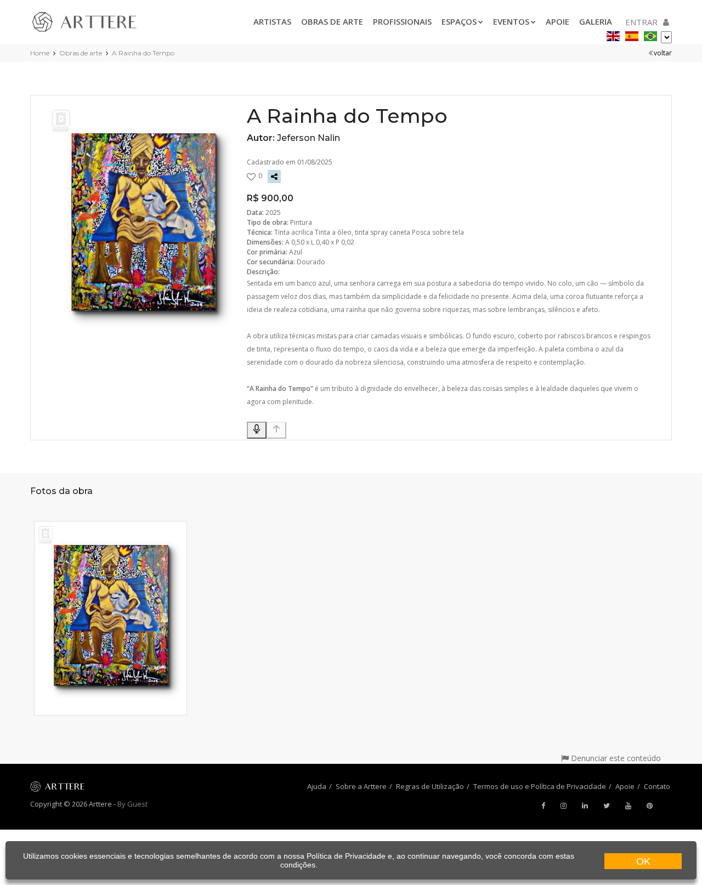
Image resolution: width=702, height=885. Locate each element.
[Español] (632, 34)
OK (643, 861)
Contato (657, 786)
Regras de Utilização (430, 786)
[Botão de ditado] (257, 430)
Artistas (272, 21)
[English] (613, 34)
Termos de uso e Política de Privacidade (539, 786)
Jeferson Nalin (308, 138)
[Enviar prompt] (276, 430)
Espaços (459, 21)
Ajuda (316, 786)
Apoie (557, 21)
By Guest (132, 804)
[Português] (650, 34)
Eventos (511, 21)
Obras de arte (332, 21)
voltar (663, 53)
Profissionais (402, 21)
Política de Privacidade (346, 856)
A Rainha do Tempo (143, 53)
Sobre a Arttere (361, 786)
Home (39, 53)
